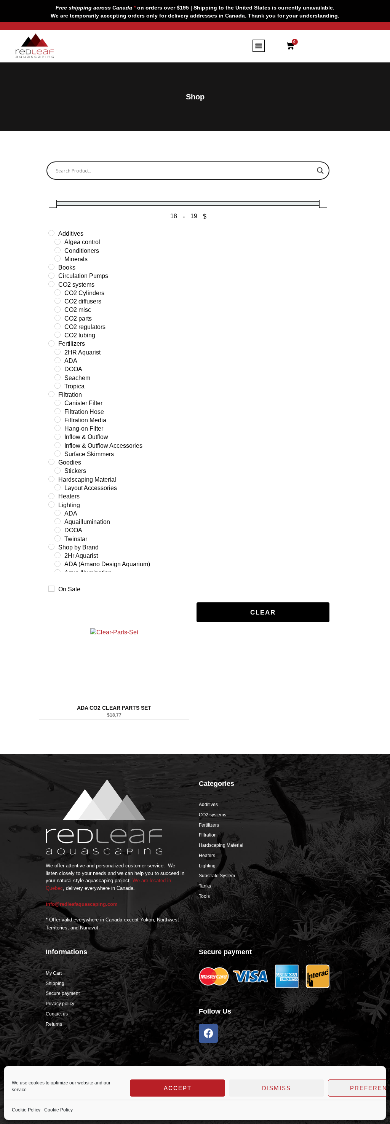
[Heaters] (51, 496)
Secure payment (63, 993)
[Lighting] (51, 504)
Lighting (207, 866)
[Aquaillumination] (57, 521)
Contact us (57, 1014)
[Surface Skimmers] (57, 453)
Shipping (55, 983)
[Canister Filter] (57, 403)
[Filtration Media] (57, 420)
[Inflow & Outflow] (57, 437)
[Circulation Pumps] (51, 276)
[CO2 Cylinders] (57, 292)
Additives (208, 804)
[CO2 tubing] (57, 335)
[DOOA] (57, 369)
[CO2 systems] (51, 284)
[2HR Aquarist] (57, 352)
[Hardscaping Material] (51, 479)
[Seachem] (57, 377)
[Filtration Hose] (57, 411)
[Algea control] (57, 242)
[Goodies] (51, 462)
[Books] (51, 267)
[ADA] (57, 360)
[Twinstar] (57, 538)
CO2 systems (212, 814)
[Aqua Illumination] (57, 572)
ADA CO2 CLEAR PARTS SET (114, 708)
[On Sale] (51, 589)
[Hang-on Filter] (57, 428)
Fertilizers (209, 825)
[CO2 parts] (57, 318)
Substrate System (217, 875)
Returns (54, 1024)
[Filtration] (51, 394)
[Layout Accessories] (57, 487)
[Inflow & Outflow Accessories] (57, 445)
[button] (259, 46)
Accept (178, 1088)
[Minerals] (57, 258)
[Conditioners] (57, 250)
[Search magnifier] (320, 170)
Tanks (205, 886)
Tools (204, 896)
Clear (263, 612)
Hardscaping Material (221, 845)
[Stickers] (57, 471)
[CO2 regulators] (57, 326)
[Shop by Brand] (51, 547)
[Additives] (51, 233)
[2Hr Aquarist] (57, 555)
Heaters (207, 855)
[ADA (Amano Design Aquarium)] (57, 564)
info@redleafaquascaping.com (82, 904)
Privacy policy (60, 1003)
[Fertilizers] (51, 343)
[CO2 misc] (57, 310)
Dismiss (276, 1088)
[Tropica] (57, 386)
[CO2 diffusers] (57, 301)
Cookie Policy (26, 1110)
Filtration (208, 835)
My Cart (54, 973)
